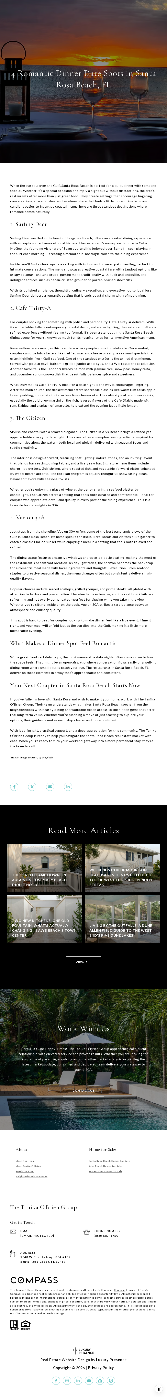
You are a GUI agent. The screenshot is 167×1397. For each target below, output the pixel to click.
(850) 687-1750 (106, 1235)
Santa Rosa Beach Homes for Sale (109, 1161)
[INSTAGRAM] (67, 1381)
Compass (119, 1289)
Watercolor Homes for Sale (105, 1171)
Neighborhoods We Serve (31, 1176)
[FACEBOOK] (56, 1381)
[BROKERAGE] (111, 1381)
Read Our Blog (25, 1171)
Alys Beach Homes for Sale (105, 1166)
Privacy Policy (101, 1367)
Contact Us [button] (83, 1090)
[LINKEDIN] (78, 1381)
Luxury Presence (111, 1359)
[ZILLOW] (100, 1381)
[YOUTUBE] (89, 1381)
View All (83, 962)
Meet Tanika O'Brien (28, 1166)
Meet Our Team (25, 1161)
